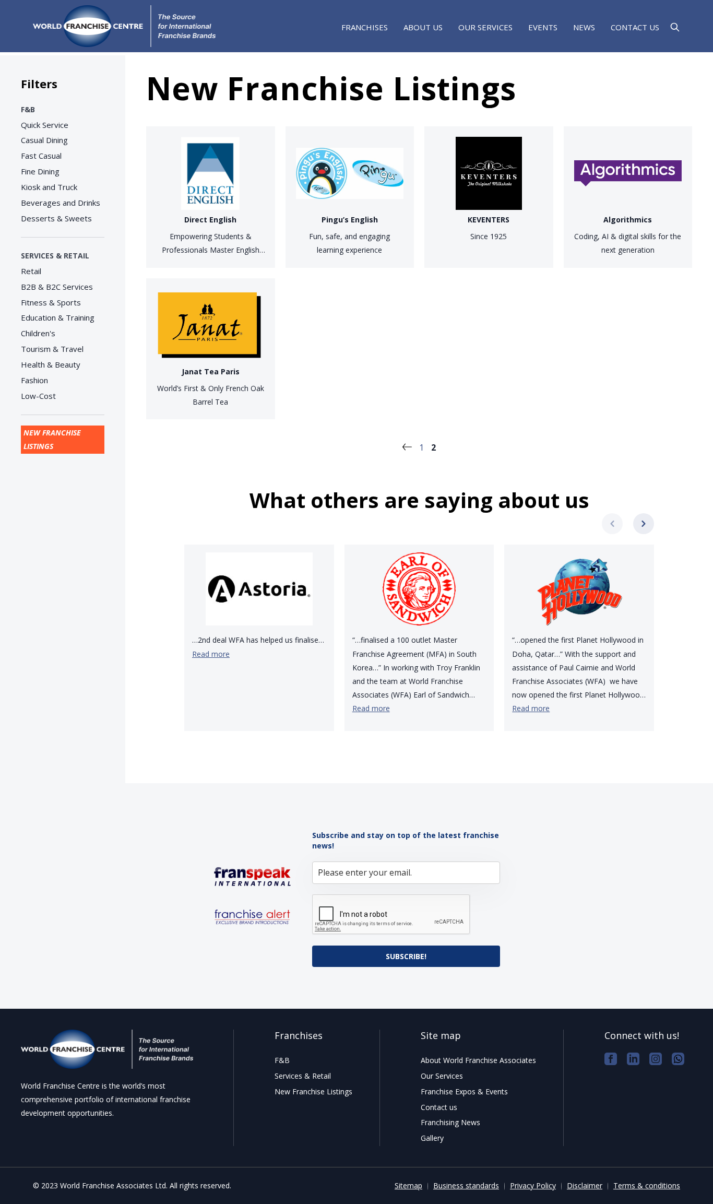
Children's (38, 333)
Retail (31, 271)
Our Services (485, 27)
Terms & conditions (646, 1185)
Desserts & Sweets (56, 218)
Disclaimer (584, 1185)
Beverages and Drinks (60, 202)
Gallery (432, 1138)
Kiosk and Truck (49, 187)
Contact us (635, 27)
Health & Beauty (50, 364)
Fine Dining (40, 171)
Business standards (466, 1185)
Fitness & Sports (51, 302)
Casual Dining (44, 140)
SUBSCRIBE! (406, 956)
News (584, 27)
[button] (643, 523)
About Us (423, 27)
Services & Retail (55, 256)
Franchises (364, 27)
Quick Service (44, 125)
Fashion (34, 380)
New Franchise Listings (52, 439)
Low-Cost (38, 396)
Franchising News (450, 1122)
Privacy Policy (533, 1185)
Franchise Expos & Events (464, 1091)
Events (542, 27)
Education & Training (57, 317)
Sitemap (408, 1185)
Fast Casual (41, 155)
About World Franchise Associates (478, 1060)
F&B (28, 109)
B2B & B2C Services (57, 286)
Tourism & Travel (52, 349)
